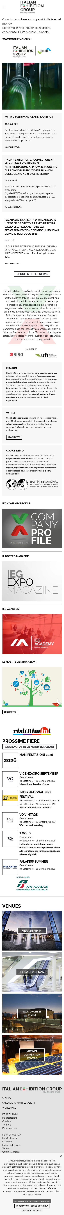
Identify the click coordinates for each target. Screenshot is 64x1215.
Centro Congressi (11, 1152)
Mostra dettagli (12, 147)
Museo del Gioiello (11, 1145)
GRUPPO (6, 1098)
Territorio (6, 1124)
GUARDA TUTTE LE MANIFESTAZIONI (29, 746)
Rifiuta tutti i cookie (32, 1210)
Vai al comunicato (13, 207)
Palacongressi (9, 1128)
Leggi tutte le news (32, 274)
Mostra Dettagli (12, 263)
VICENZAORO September (38, 773)
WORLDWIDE (9, 1108)
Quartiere (7, 1121)
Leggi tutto (14, 437)
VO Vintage (28, 814)
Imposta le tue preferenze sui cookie (32, 1201)
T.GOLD (25, 833)
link (59, 1185)
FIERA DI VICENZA (11, 1134)
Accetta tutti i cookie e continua (32, 1206)
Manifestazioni (9, 1118)
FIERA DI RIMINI (10, 1114)
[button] (4, 7)
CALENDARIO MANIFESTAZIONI (18, 1103)
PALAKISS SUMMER (33, 861)
